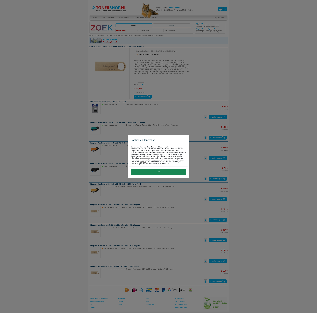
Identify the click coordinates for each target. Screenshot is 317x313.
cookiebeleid (145, 158)
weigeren (143, 162)
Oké (158, 172)
